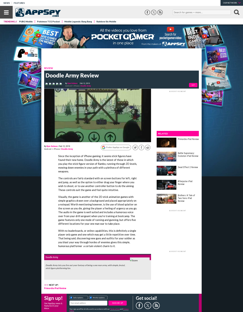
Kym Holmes (72, 83)
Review (48, 68)
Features (19, 3)
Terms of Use (115, 309)
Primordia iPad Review (55, 288)
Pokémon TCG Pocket (48, 21)
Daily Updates (78, 298)
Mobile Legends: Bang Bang (78, 21)
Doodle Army (86, 86)
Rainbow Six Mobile (106, 21)
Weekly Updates (99, 298)
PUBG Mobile (26, 21)
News (7, 3)
